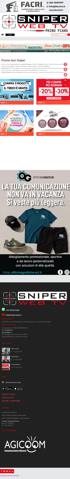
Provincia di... (15, 356)
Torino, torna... (15, 348)
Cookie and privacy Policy (13, 382)
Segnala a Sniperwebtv (11, 401)
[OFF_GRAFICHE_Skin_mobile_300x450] (35, 274)
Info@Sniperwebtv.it (13, 315)
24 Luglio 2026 (17, 367)
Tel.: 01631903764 (7, 330)
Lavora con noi (8, 397)
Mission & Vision (8, 394)
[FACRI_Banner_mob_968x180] (35, 12)
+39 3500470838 (12, 310)
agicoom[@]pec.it (7, 332)
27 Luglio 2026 (17, 351)
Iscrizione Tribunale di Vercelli (10, 421)
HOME (10, 34)
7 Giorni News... (16, 364)
